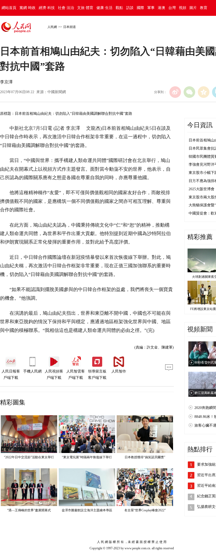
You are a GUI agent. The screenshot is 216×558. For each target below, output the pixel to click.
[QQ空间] (203, 92)
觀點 (119, 8)
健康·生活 (104, 8)
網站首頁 (9, 8)
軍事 (151, 8)
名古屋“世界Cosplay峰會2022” (145, 510)
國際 (140, 8)
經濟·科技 (47, 8)
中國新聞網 (56, 92)
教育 (203, 8)
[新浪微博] (175, 92)
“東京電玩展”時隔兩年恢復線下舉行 (87, 457)
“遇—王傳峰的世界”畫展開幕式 (29, 510)
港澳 (161, 8)
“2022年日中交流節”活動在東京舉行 (29, 457)
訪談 (130, 8)
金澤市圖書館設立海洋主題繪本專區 (87, 510)
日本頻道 (69, 27)
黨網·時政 (27, 8)
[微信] (189, 92)
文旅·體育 (85, 8)
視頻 (182, 8)
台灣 (172, 8)
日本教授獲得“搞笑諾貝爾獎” (145, 457)
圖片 (193, 8)
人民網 (52, 27)
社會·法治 (66, 8)
